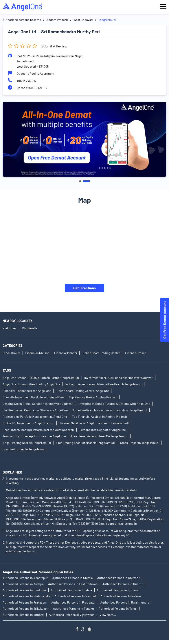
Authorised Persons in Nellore (121, 596)
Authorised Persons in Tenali (118, 609)
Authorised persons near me (22, 20)
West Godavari (83, 20)
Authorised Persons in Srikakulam (25, 609)
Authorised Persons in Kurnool (117, 590)
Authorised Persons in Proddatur (73, 602)
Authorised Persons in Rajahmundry (124, 602)
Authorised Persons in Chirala (72, 578)
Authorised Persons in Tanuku (73, 609)
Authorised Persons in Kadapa (23, 584)
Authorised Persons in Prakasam (25, 602)
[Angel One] (22, 7)
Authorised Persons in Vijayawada (71, 615)
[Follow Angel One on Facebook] (78, 630)
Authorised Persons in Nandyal (75, 596)
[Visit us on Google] (84, 630)
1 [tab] (80, 181)
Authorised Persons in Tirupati (23, 615)
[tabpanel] (84, 139)
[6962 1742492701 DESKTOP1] (164, 320)
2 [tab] (86, 181)
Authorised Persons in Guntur (122, 584)
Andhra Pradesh (57, 20)
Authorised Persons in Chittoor (118, 578)
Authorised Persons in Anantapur (25, 578)
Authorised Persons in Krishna (71, 590)
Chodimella (29, 328)
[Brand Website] (91, 630)
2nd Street (10, 328)
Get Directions (84, 288)
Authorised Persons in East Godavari (73, 584)
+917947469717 (26, 81)
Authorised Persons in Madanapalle (26, 596)
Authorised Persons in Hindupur (24, 590)
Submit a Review (54, 46)
